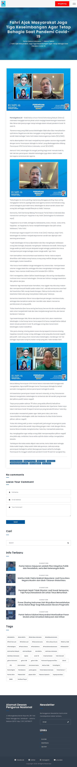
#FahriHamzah (24, 642)
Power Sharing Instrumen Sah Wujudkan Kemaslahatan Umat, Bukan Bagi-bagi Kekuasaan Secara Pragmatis (44, 603)
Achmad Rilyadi (27, 651)
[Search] (68, 543)
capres (26, 656)
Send (15, 522)
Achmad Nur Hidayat (13, 651)
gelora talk (24, 660)
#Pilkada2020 (65, 646)
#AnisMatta (10, 637)
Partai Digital (11, 670)
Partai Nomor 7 (61, 670)
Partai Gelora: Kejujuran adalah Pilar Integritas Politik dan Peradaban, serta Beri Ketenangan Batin (43, 567)
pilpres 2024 (32, 674)
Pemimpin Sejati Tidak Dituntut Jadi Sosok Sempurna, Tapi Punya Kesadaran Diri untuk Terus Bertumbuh (43, 591)
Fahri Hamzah (41, 461)
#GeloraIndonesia (37, 642)
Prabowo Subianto (44, 674)
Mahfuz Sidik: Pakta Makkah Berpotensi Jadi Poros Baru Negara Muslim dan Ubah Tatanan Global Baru (44, 579)
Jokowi (64, 660)
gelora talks (34, 660)
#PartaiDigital (11, 646)
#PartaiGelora (35, 646)
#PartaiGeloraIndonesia (50, 646)
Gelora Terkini (49, 41)
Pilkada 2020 (21, 674)
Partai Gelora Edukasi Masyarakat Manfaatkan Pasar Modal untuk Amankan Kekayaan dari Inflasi (44, 615)
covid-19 (36, 656)
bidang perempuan (29, 461)
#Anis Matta (21, 637)
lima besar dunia (34, 665)
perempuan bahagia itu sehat (19, 463)
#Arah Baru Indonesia (35, 637)
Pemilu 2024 (10, 674)
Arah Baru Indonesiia (13, 656)
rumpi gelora (46, 463)
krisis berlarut (21, 665)
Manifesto (45, 743)
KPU (11, 665)
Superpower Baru (58, 674)
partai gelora (51, 461)
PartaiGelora (21, 670)
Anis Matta (38, 651)
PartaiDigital (56, 665)
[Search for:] (38, 543)
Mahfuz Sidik (45, 665)
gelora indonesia (12, 660)
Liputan (44, 747)
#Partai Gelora (23, 646)
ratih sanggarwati (35, 463)
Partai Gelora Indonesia (32, 41)
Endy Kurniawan (47, 656)
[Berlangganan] (68, 722)
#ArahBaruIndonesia (51, 637)
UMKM (10, 679)
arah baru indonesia (16, 461)
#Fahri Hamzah (11, 642)
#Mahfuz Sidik (65, 642)
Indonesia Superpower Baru (49, 660)
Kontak (43, 739)
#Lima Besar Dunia (51, 642)
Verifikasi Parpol (22, 679)
